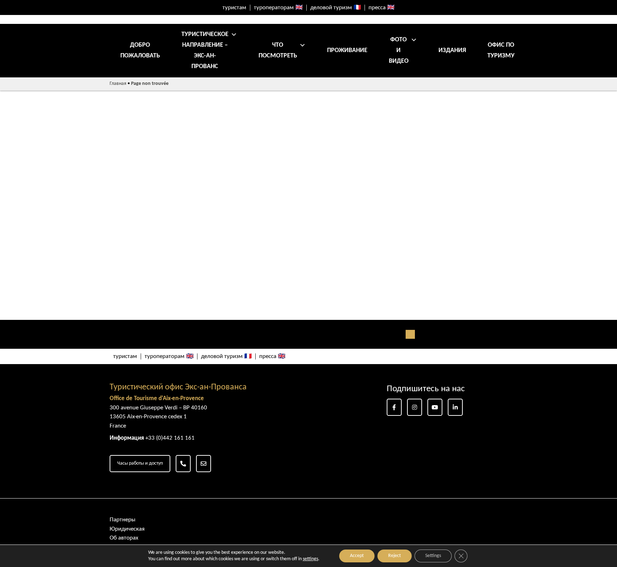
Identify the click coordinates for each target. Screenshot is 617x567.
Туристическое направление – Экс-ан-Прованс (205, 50)
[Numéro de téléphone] (183, 463)
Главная (118, 83)
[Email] (203, 463)
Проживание (347, 50)
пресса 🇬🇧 (381, 8)
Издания (452, 50)
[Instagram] (414, 407)
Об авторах (124, 538)
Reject (394, 555)
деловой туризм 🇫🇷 (335, 8)
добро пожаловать (140, 50)
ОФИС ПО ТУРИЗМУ (501, 50)
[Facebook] (394, 407)
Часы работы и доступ (140, 463)
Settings (433, 555)
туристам (234, 8)
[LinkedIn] (455, 407)
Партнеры (122, 520)
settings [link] (310, 559)
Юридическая (127, 529)
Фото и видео (398, 50)
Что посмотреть (278, 50)
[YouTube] (434, 407)
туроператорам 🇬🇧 (278, 8)
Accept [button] (357, 555)
